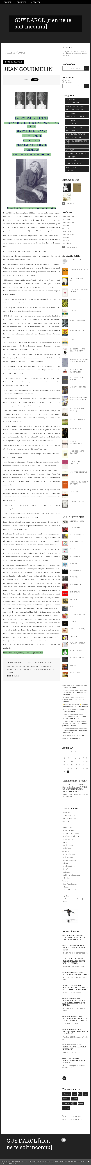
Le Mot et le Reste (68, 854)
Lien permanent (16, 663)
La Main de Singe (68, 839)
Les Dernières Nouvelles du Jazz (73, 899)
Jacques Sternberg (69, 830)
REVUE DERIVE (70, 157)
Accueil (8, 2)
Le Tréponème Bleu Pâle (71, 836)
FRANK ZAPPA (70, 113)
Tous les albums (72, 203)
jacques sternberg (14, 669)
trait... (64, 739)
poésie (80, 1103)
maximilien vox (45, 666)
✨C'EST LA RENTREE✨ (71, 705)
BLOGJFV (80, 736)
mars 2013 (66, 240)
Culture (74, 1099)
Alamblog (65, 821)
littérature (66, 1094)
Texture (65, 881)
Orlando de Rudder (69, 818)
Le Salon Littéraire (68, 866)
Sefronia (65, 863)
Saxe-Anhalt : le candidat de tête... (75, 686)
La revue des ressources (71, 833)
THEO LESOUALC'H (72, 167)
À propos (35, 2)
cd (75, 1103)
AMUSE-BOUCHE (71, 99)
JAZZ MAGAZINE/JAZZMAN (75, 117)
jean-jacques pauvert (31, 669)
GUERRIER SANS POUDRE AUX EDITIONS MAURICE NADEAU (73, 1003)
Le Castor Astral (67, 857)
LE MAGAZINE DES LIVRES (75, 127)
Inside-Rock (66, 848)
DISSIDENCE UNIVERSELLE (44, 663)
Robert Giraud (67, 827)
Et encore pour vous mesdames (74, 729)
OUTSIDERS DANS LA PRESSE (75, 974)
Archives (21, 2)
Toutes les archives (73, 247)
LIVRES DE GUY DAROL (74, 137)
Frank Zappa (67, 1103)
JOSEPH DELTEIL (71, 120)
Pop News (65, 896)
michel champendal (31, 666)
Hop (63, 824)
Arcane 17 (66, 851)
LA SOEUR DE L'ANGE (73, 124)
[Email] (64, 1078)
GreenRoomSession (69, 884)
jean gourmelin (18, 666)
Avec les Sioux (67, 736)
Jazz (85, 1094)
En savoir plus (11, 1163)
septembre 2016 (68, 219)
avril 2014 (65, 228)
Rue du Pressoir (68, 845)
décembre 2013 (68, 234)
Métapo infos (70, 712)
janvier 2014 (66, 231)
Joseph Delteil (67, 812)
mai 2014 (65, 225)
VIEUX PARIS (70, 171)
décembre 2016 (68, 216)
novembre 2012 (67, 243)
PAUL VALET (70, 150)
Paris (74, 1094)
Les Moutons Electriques (71, 875)
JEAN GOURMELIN (28, 69)
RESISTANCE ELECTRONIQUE (76, 153)
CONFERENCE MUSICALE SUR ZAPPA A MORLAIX (74, 789)
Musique (66, 1108)
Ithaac (64, 902)
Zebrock (65, 887)
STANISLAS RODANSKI (73, 164)
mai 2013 (65, 237)
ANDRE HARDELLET (72, 103)
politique (66, 1099)
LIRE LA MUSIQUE (72, 130)
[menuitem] (9, 2)
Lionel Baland (70, 688)
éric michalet (75, 739)
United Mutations (68, 815)
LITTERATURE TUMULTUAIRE (75, 134)
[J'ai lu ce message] (89, 1161)
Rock (80, 1094)
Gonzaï (65, 869)
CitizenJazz (66, 878)
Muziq (64, 842)
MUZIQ (68, 146)
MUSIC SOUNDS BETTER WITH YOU (76, 142)
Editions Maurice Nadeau (71, 890)
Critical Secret (67, 893)
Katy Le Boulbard (69, 787)
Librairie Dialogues (69, 860)
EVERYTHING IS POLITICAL (75, 110)
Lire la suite (66, 55)
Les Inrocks (66, 872)
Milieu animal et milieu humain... (74, 710)
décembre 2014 (68, 222)
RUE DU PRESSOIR (72, 160)
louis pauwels (45, 669)
